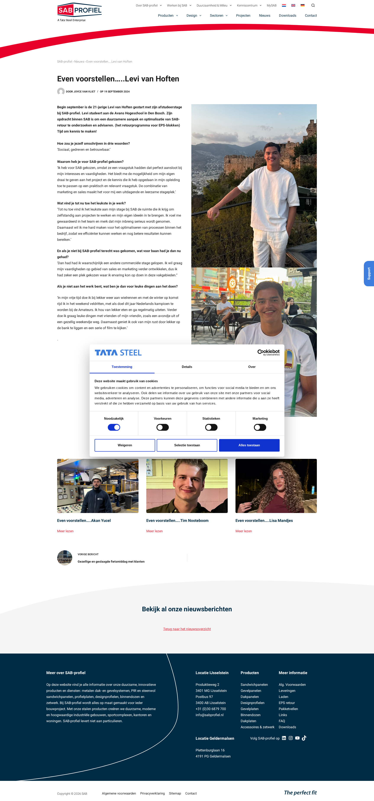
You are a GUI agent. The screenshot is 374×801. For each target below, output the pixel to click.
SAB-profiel (64, 61)
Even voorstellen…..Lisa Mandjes (264, 520)
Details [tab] (187, 367)
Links (283, 715)
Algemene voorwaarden (119, 793)
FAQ (282, 721)
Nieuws (264, 15)
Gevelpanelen (251, 691)
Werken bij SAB (177, 5)
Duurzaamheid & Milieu (212, 5)
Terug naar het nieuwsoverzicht (187, 629)
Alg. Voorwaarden (292, 685)
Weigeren (125, 445)
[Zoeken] (313, 5)
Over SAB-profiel (147, 5)
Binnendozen (251, 715)
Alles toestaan (249, 445)
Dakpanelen (250, 697)
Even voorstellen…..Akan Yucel (84, 520)
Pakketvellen (288, 709)
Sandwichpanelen (254, 685)
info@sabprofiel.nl (210, 715)
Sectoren (216, 15)
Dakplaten (248, 721)
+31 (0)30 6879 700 (211, 709)
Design (192, 15)
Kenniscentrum (247, 5)
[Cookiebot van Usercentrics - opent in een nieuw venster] (261, 352)
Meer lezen (65, 531)
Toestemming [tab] (122, 367)
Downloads (287, 15)
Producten (166, 15)
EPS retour (287, 703)
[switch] (162, 427)
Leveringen (287, 691)
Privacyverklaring (152, 793)
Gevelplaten (250, 709)
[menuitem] (284, 5)
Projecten (243, 15)
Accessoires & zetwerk (257, 727)
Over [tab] (252, 367)
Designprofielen (252, 703)
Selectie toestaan (187, 445)
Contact (311, 15)
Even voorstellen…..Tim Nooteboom (177, 520)
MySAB (272, 5)
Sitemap (175, 793)
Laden (283, 697)
